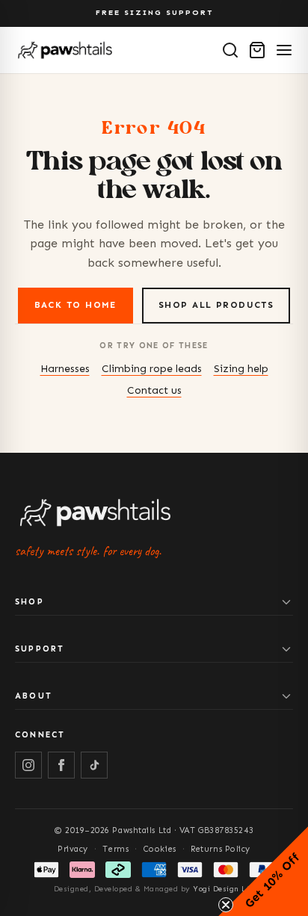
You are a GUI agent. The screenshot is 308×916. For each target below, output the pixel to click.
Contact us (154, 390)
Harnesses (65, 368)
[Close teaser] (225, 904)
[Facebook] (61, 765)
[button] (263, 871)
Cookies (160, 849)
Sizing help (241, 368)
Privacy (73, 849)
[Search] (230, 50)
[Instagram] (28, 765)
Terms (115, 849)
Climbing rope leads (152, 368)
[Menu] (284, 50)
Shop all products (216, 305)
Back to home (75, 305)
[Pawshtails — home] (65, 50)
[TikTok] (94, 765)
